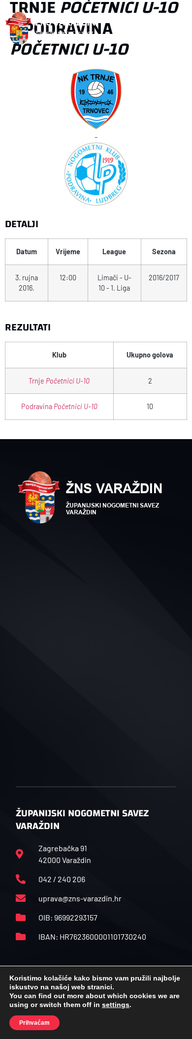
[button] (176, 28)
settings (115, 1005)
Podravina (59, 406)
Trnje (59, 381)
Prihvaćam (34, 1022)
